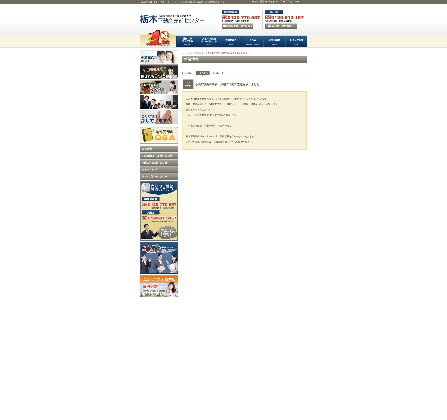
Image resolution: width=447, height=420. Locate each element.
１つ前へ (189, 73)
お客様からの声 (159, 102)
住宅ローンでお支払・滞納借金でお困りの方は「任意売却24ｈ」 (159, 258)
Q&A (253, 41)
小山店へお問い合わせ (159, 163)
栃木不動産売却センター (173, 19)
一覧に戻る (203, 73)
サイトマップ (275, 1)
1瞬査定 (158, 38)
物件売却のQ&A (159, 134)
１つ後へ (217, 73)
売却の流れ (231, 41)
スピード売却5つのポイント (209, 41)
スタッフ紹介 (296, 41)
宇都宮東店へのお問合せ (237, 26)
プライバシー (292, 1)
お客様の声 (274, 41)
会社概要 (259, 1)
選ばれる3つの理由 (187, 41)
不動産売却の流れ (159, 58)
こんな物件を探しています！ (159, 117)
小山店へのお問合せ (281, 26)
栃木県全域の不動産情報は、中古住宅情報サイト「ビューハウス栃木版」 (159, 286)
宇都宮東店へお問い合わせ (159, 156)
